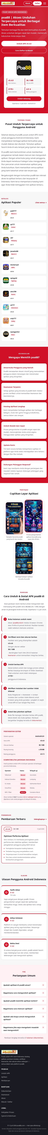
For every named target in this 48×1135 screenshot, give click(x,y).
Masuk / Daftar (6, 1102)
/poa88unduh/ (18, 623)
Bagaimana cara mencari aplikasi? (17, 1008)
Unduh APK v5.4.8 (24, 43)
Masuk (27, 3)
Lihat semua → (41, 202)
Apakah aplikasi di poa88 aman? (17, 985)
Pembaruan (5, 1080)
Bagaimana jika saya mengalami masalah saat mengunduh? (21, 1028)
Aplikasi (4, 1077)
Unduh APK (5, 1073)
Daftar (37, 3)
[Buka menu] (45, 3)
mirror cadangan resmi (30, 797)
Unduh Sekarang (24, 99)
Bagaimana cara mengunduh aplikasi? (19, 993)
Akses (3, 1098)
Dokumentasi (6, 1091)
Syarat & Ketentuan (8, 1116)
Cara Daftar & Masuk (24, 50)
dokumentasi (37, 720)
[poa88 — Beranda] (8, 3)
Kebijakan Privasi (7, 1112)
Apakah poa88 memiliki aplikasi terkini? (20, 1001)
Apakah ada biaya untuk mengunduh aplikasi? (19, 1018)
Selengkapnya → (40, 819)
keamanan (12, 655)
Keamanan (5, 1095)
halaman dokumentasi (34, 1038)
